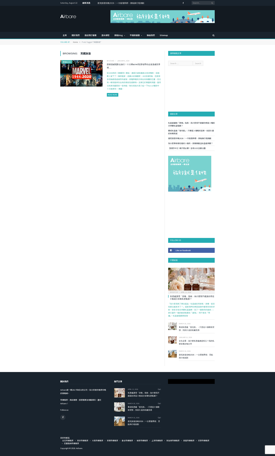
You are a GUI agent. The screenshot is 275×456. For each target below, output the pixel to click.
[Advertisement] (191, 89)
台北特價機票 (67, 440)
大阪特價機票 (97, 440)
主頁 (65, 35)
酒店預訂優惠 (91, 35)
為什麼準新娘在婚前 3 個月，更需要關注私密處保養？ (122, 3)
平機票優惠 (135, 35)
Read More (112, 94)
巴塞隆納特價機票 (71, 443)
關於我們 (76, 35)
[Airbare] (68, 15)
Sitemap (164, 35)
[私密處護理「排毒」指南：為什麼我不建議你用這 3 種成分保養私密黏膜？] (191, 280)
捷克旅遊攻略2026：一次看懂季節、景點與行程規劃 (189, 138)
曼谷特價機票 (127, 440)
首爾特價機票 (112, 440)
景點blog (118, 35)
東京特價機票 (82, 440)
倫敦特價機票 (142, 440)
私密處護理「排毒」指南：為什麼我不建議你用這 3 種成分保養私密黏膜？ (192, 297)
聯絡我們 (151, 35)
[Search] (212, 35)
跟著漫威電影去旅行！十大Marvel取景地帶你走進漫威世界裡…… (133, 66)
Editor (175, 292)
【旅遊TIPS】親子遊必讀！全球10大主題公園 (187, 148)
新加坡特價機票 (172, 440)
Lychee (111, 61)
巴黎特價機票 (203, 440)
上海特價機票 (157, 440)
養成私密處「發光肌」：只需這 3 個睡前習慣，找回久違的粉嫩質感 (196, 328)
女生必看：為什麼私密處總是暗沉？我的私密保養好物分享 (196, 342)
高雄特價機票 (188, 440)
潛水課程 (105, 35)
